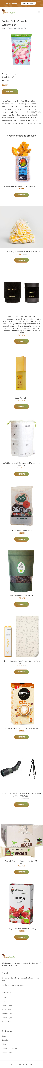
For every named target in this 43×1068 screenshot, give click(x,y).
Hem (3, 28)
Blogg (4, 1036)
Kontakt (5, 1040)
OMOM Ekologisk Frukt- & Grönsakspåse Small (21, 251)
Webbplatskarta (8, 1052)
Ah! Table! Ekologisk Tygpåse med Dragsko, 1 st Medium (21, 464)
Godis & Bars (7, 1006)
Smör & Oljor (7, 1018)
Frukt (13, 74)
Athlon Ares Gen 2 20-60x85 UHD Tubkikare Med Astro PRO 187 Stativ (21, 794)
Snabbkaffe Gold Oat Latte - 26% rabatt (21, 728)
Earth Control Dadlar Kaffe (21, 531)
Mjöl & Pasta (6, 1010)
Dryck (4, 998)
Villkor (4, 1044)
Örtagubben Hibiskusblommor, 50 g (21, 928)
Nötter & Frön (7, 1014)
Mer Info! (10, 92)
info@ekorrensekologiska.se (13, 985)
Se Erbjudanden (28, 3)
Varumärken (6, 1022)
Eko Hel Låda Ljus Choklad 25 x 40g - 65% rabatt (21, 862)
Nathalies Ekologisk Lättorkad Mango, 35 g (21, 186)
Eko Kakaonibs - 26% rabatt (21, 596)
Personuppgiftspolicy (10, 1048)
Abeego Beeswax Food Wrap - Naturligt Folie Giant (21, 662)
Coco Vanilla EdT (21, 398)
